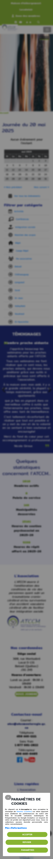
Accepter (27, 834)
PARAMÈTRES (27, 850)
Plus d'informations (16, 827)
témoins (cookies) (24, 811)
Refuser (27, 842)
